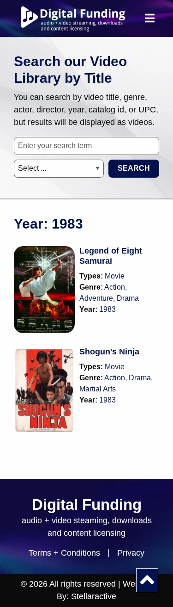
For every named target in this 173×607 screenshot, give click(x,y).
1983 (107, 309)
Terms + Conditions (64, 553)
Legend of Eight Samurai (110, 256)
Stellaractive (93, 596)
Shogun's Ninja (109, 351)
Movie (115, 276)
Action (114, 287)
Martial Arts (97, 389)
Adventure (96, 298)
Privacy (130, 553)
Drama (128, 298)
